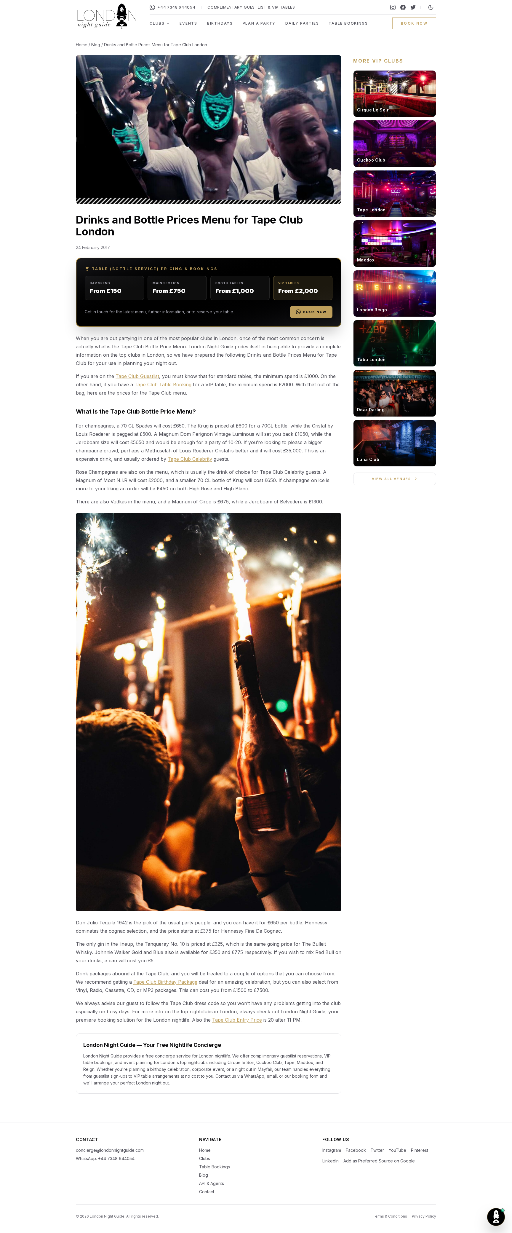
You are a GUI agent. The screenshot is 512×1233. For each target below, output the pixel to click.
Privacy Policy (424, 1216)
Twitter (377, 1150)
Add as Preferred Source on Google (379, 1160)
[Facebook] (403, 7)
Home (81, 44)
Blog (95, 44)
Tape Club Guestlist (137, 376)
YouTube (397, 1150)
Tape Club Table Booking (163, 384)
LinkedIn (330, 1160)
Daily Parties (302, 23)
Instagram (331, 1150)
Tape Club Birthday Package (165, 982)
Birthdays (220, 23)
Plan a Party (259, 23)
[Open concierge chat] (496, 1217)
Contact (206, 1191)
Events (188, 23)
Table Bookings (348, 23)
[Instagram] (393, 7)
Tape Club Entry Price (237, 1020)
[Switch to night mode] (430, 7)
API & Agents (211, 1183)
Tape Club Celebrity (190, 459)
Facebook (356, 1150)
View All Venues (391, 479)
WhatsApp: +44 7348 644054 (105, 1158)
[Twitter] (413, 7)
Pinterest (419, 1150)
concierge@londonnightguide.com (110, 1150)
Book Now (315, 312)
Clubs (157, 23)
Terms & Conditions (390, 1216)
